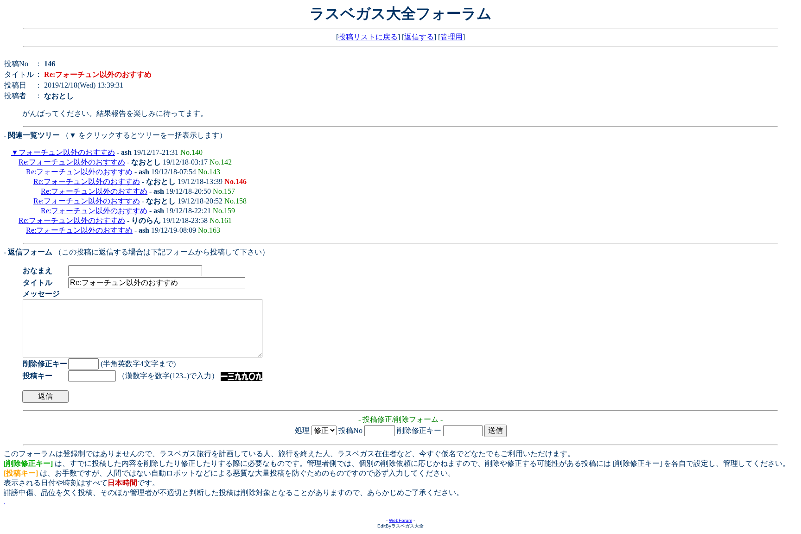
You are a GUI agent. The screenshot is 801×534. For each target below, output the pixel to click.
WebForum (400, 520)
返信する (419, 37)
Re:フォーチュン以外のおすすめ (72, 162)
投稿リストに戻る (368, 37)
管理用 (451, 37)
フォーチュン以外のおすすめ (67, 152)
